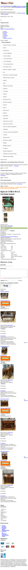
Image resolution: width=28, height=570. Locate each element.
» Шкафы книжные (6, 145)
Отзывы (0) (15, 236)
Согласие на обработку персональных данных (5, 534)
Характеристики (9, 236)
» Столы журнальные (7, 58)
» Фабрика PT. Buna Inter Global (9, 153)
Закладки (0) (3, 6)
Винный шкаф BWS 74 (6, 408)
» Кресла (4, 107)
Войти (2, 29)
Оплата (4, 33)
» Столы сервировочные (7, 64)
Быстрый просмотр (5, 291)
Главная (5, 31)
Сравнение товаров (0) (11, 6)
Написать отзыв (16, 234)
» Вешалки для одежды (7, 85)
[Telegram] (20, 7)
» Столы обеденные (6, 61)
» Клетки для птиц (6, 99)
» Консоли (4, 104)
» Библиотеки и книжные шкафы (9, 74)
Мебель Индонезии (9, 187)
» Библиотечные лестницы (8, 77)
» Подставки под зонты (7, 121)
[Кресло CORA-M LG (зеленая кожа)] (8, 211)
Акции (4, 37)
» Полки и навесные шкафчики (9, 126)
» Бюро (4, 83)
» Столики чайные (6, 55)
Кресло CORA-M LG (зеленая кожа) (9, 188)
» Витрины (4, 88)
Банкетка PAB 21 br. (5, 300)
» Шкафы (4, 142)
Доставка (5, 34)
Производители (5, 530)
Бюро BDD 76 (4, 355)
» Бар (3, 72)
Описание (3, 236)
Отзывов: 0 (9, 234)
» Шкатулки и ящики (7, 140)
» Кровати (4, 113)
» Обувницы (5, 118)
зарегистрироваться (10, 29)
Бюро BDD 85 (4, 460)
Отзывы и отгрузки (7, 38)
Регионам (5, 35)
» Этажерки (5, 148)
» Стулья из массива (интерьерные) (10, 132)
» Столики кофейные (7, 53)
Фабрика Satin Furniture (21, 187)
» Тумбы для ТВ (6, 137)
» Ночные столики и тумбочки (9, 45)
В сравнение (3, 233)
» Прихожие (5, 129)
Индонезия (10, 225)
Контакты (5, 32)
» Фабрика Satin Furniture (7, 156)
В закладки (3, 231)
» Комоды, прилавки (7, 102)
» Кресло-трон (5, 110)
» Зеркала (4, 96)
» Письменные (5, 50)
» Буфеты (4, 80)
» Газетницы (5, 91)
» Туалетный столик (6, 66)
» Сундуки (4, 134)
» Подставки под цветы (7, 123)
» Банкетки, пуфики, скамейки (9, 69)
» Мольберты (5, 115)
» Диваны (4, 93)
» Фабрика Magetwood (7, 151)
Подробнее (16, 165)
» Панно (4, 47)
